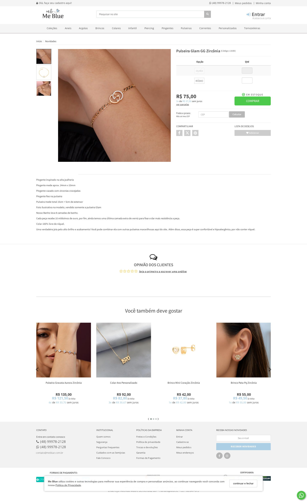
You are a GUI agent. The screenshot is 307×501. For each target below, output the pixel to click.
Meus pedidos (183, 447)
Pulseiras (186, 28)
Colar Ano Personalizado (123, 382)
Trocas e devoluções (147, 447)
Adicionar (254, 132)
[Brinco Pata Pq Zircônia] (243, 350)
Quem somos (103, 436)
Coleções (52, 28)
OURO (199, 71)
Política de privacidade (148, 442)
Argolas (83, 28)
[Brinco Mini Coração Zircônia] (183, 350)
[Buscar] (207, 14)
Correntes (205, 28)
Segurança (101, 442)
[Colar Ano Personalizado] (123, 350)
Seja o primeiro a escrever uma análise (163, 271)
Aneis (68, 28)
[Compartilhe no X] (187, 133)
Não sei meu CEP (183, 116)
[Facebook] (219, 457)
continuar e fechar (243, 483)
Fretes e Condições (146, 436)
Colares (116, 28)
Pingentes (167, 28)
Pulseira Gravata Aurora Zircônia (64, 382)
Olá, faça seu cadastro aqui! (55, 3)
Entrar (179, 436)
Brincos (99, 28)
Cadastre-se (182, 442)
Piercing (149, 28)
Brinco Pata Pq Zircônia (244, 382)
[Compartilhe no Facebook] (179, 133)
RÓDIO (199, 81)
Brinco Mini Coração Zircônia (184, 382)
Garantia (141, 452)
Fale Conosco (103, 458)
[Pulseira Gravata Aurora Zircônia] (63, 350)
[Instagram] (227, 457)
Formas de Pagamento (148, 458)
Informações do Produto (57, 170)
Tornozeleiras (252, 28)
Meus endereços (185, 452)
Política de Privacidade (68, 485)
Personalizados (228, 28)
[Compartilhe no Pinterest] (195, 133)
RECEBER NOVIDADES (243, 446)
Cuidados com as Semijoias (110, 452)
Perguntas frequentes (108, 447)
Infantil (132, 28)
